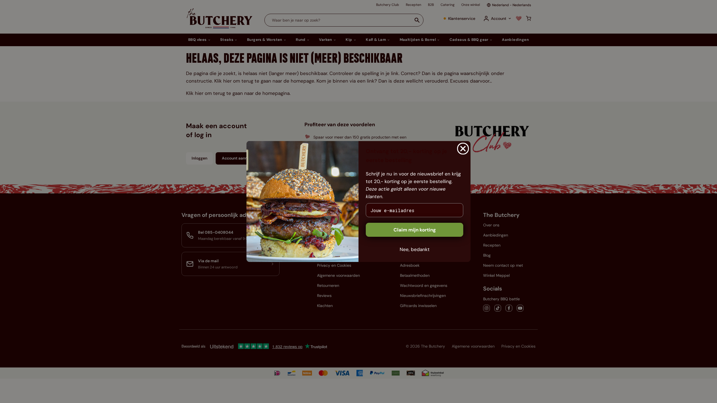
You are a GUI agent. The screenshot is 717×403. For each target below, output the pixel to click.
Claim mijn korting (415, 230)
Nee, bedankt (415, 249)
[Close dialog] (463, 148)
